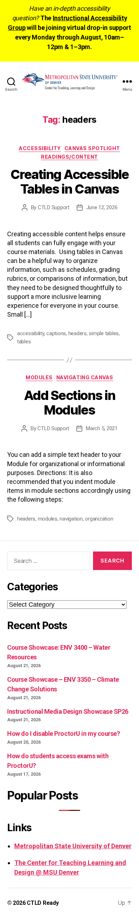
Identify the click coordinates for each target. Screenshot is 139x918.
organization (99, 519)
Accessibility (40, 148)
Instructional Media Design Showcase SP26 (67, 711)
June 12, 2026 (102, 207)
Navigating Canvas (84, 377)
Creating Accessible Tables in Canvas (69, 182)
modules (47, 519)
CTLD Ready (42, 902)
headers (77, 333)
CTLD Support (54, 207)
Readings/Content (69, 157)
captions (56, 333)
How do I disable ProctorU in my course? (63, 733)
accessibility (30, 333)
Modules (39, 377)
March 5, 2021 (102, 428)
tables (24, 341)
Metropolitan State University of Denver (73, 846)
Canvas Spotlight (92, 148)
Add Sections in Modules (69, 402)
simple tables (104, 333)
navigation (71, 519)
